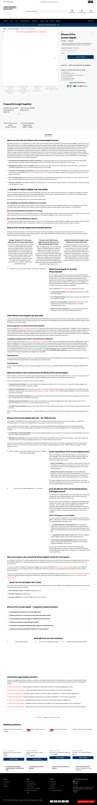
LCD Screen (65, 50)
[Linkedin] (92, 2)
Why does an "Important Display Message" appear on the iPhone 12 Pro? (32, 625)
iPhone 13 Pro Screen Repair (16, 700)
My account (72, 12)
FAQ (28, 793)
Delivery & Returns (32, 790)
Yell (56, 391)
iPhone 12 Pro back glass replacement (36, 172)
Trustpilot (45, 391)
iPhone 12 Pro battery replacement (28, 328)
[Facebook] (89, 2)
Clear (62, 53)
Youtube (52, 786)
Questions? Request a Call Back (86, 801)
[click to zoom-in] (30, 58)
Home (4, 29)
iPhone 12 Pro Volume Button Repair (12, 753)
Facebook (40, 391)
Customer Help (82, 12)
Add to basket (80, 57)
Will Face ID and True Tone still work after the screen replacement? (30, 615)
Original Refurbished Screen (85, 50)
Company (6, 782)
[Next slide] (55, 58)
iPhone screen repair (66, 288)
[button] (91, 21)
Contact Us (30, 786)
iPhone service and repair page (63, 567)
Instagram (53, 784)
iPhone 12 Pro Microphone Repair (60, 752)
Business (6, 786)
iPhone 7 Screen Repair (15, 693)
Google (51, 391)
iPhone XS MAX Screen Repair (17, 690)
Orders (5, 784)
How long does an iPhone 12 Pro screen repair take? (25, 612)
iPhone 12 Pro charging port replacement (36, 341)
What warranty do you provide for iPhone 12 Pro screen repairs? (29, 629)
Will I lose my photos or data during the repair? (24, 622)
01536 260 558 (9, 2)
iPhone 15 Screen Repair (15, 697)
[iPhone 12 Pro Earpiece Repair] (83, 738)
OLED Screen (73, 50)
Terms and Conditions (33, 788)
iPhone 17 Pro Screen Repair (16, 707)
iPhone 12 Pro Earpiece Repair (82, 752)
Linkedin (52, 788)
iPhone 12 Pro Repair (13, 29)
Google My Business (56, 790)
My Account (30, 782)
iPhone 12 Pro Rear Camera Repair (35, 753)
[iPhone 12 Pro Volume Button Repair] (13, 738)
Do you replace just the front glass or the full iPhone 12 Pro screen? (30, 619)
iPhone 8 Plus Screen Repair (16, 703)
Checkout (91, 12)
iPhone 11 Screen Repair (15, 687)
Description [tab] (48, 134)
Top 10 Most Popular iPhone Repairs (79, 574)
